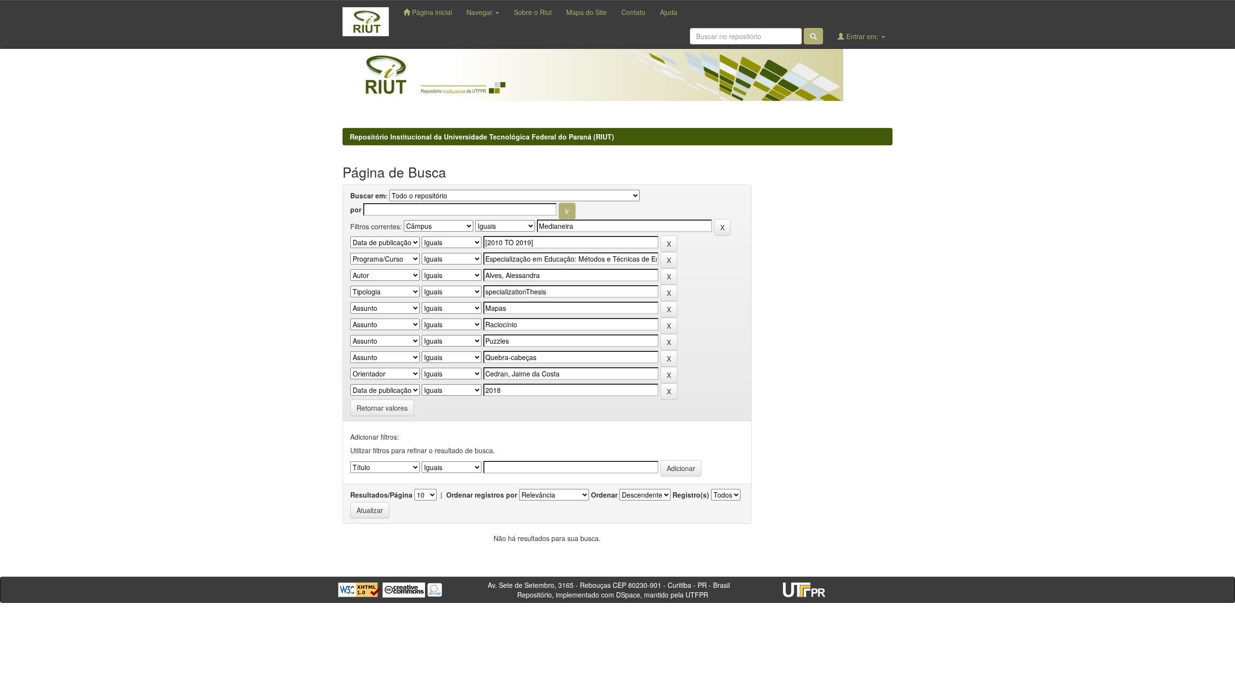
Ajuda (668, 12)
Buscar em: (368, 195)
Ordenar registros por (481, 495)
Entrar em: (862, 36)
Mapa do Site (586, 12)
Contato (633, 12)
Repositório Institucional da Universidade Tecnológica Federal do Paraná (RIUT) (482, 136)
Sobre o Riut (533, 12)
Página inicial (431, 12)
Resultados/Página (381, 495)
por (355, 209)
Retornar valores (382, 408)
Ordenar (604, 495)
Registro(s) (690, 495)
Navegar (480, 12)
